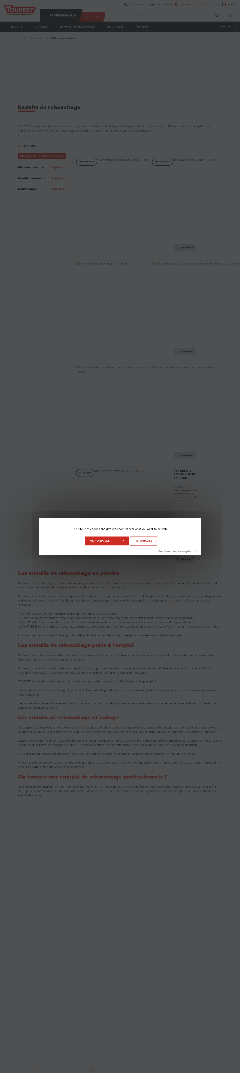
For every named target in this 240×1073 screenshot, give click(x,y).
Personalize (143, 541)
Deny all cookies (177, 551)
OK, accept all (100, 541)
